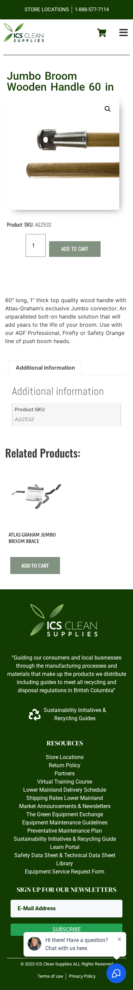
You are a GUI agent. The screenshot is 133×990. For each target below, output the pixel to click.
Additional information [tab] (45, 367)
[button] (124, 33)
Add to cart (74, 248)
